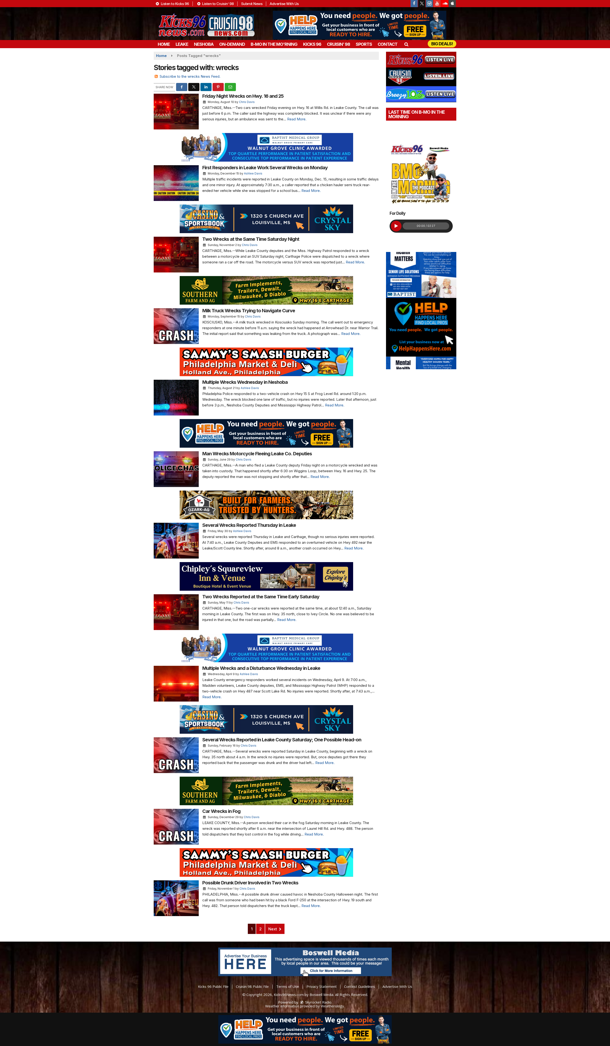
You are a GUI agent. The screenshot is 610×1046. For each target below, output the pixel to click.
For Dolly (397, 213)
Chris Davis (247, 102)
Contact (387, 44)
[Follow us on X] (421, 3)
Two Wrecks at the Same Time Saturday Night (250, 239)
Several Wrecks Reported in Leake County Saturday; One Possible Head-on (281, 740)
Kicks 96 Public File (213, 986)
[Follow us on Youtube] (437, 3)
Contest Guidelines (359, 986)
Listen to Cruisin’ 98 (217, 3)
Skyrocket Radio (317, 1002)
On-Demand (232, 44)
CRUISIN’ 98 (338, 44)
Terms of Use (287, 986)
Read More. (296, 119)
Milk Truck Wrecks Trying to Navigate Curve (248, 310)
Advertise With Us (284, 3)
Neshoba (204, 44)
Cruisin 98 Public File (252, 986)
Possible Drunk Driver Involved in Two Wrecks (250, 883)
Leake (182, 44)
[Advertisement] (359, 25)
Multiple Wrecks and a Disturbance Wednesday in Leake (261, 668)
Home (164, 44)
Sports (364, 44)
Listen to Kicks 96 (174, 3)
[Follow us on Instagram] (429, 3)
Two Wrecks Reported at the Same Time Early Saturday (260, 597)
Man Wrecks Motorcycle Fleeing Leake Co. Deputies (257, 453)
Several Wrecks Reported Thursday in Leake (249, 525)
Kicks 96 (312, 44)
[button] (406, 44)
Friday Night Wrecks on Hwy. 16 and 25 (243, 96)
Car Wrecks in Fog (221, 811)
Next (273, 929)
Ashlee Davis (253, 173)
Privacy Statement (321, 986)
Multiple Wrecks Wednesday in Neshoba (245, 382)
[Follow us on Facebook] (414, 3)
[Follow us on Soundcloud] (444, 3)
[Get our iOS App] (452, 3)
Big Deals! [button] (442, 43)
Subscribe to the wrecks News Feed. (190, 76)
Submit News (252, 3)
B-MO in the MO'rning (274, 44)
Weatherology (332, 1006)
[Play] (396, 226)
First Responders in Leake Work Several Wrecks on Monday (265, 167)
